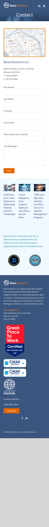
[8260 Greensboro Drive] (24, 29)
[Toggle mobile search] (39, 6)
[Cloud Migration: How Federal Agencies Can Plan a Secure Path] (24, 187)
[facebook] (22, 418)
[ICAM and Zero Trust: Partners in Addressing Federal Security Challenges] (9, 187)
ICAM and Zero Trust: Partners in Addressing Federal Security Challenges (9, 204)
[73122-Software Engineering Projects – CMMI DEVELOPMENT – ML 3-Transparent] (15, 360)
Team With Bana (11, 404)
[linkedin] (27, 418)
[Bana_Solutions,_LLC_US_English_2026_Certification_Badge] (15, 325)
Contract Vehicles (11, 399)
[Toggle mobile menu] (44, 6)
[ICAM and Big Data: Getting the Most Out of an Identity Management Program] (39, 187)
